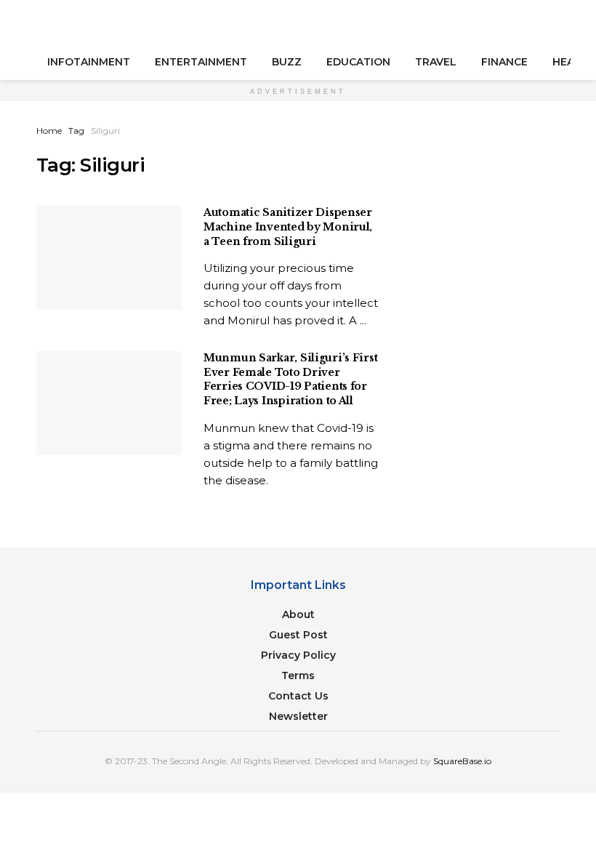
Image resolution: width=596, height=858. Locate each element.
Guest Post (298, 634)
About (298, 614)
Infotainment (88, 61)
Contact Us (298, 695)
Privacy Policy (298, 655)
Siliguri (105, 130)
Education (358, 61)
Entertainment (201, 61)
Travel (435, 61)
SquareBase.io (462, 760)
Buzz (287, 61)
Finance (504, 61)
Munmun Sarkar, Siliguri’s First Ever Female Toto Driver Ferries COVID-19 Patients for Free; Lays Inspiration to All (290, 379)
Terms (298, 675)
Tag (76, 130)
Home (49, 130)
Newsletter (298, 716)
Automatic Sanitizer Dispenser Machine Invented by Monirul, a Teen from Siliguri (288, 226)
